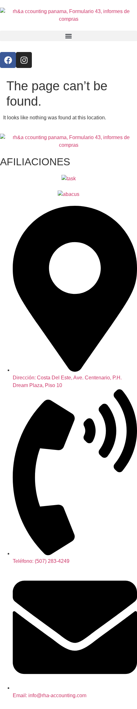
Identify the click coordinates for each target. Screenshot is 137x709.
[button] (68, 36)
